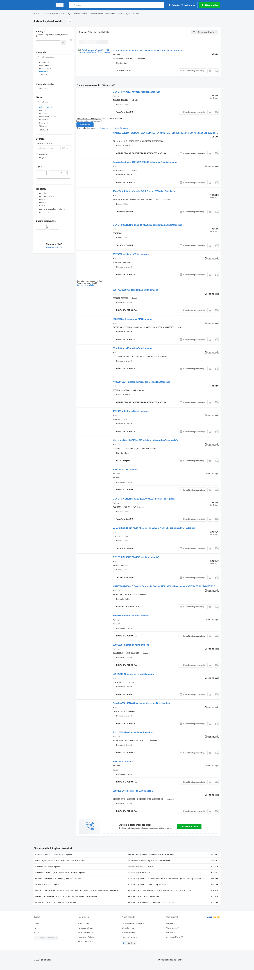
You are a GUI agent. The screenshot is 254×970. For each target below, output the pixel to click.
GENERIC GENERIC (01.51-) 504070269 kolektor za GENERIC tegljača (147, 225)
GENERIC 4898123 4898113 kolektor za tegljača (136, 92)
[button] (209, 70)
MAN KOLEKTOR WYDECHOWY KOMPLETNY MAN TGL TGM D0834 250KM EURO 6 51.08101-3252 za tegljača (168, 133)
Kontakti (37, 932)
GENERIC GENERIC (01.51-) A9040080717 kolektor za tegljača (143, 499)
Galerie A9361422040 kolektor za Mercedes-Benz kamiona (142, 703)
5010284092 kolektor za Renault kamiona (133, 674)
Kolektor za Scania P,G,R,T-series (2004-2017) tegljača (58, 878)
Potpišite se (85, 125)
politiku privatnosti (105, 128)
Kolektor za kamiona (123, 761)
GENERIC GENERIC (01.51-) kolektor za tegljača (55, 902)
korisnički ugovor (121, 128)
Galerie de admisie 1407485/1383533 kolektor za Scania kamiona (145, 162)
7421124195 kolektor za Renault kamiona (133, 732)
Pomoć (37, 928)
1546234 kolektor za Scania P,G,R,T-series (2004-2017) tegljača (144, 191)
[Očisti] (71, 40)
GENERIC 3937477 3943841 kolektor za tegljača (136, 557)
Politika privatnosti (85, 928)
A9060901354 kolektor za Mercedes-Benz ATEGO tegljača (141, 382)
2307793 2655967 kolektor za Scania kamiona (135, 290)
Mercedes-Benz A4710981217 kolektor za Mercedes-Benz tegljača (145, 440)
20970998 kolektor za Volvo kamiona (131, 254)
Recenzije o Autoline (86, 937)
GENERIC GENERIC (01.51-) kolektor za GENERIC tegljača (60, 872)
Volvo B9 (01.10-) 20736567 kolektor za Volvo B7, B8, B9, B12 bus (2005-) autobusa (154, 528)
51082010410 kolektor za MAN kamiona (132, 319)
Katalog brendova (85, 941)
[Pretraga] (71, 5)
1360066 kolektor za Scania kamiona (131, 616)
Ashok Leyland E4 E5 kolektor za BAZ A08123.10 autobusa (60, 861)
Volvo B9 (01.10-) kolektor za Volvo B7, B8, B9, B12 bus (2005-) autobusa (66, 896)
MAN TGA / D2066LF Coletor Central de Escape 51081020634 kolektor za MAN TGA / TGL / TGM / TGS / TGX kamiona (171, 586)
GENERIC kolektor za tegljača (47, 867)
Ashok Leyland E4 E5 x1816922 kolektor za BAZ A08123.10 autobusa (147, 50)
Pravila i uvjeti (83, 923)
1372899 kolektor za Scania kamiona (131, 411)
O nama (37, 923)
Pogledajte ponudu (189, 826)
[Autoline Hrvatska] (43, 5)
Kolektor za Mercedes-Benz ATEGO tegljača (53, 855)
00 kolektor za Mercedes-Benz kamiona (132, 348)
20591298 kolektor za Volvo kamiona (131, 645)
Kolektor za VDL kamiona (125, 469)
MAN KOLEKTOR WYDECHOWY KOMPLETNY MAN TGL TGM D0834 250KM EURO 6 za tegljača (76, 890)
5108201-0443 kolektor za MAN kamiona (133, 791)
